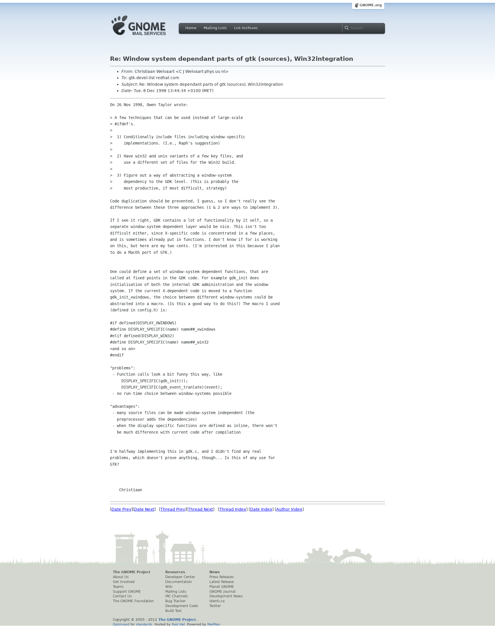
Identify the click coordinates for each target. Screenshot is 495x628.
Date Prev (121, 509)
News (214, 572)
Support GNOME (127, 592)
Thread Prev (172, 509)
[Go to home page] (147, 36)
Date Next (144, 509)
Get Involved (124, 582)
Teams (118, 587)
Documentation (178, 582)
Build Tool (173, 611)
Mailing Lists (215, 28)
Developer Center (180, 577)
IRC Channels (176, 596)
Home (191, 28)
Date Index (261, 509)
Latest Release (221, 582)
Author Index (289, 509)
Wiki (168, 587)
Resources (175, 572)
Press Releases (221, 577)
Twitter (215, 606)
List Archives (246, 28)
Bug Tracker (175, 601)
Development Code (181, 606)
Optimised (121, 624)
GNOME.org (371, 5)
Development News (226, 596)
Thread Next (200, 509)
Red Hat (178, 624)
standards (144, 624)
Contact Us (122, 596)
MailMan (213, 624)
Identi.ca (217, 601)
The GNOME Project (131, 572)
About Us (121, 577)
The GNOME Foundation (133, 601)
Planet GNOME (221, 587)
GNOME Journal (222, 592)
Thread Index (232, 509)
